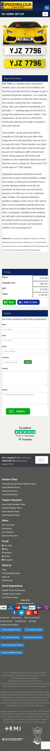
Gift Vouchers (7, 532)
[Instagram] (35, 612)
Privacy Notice (6, 621)
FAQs (4, 569)
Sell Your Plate (8, 525)
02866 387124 (25, 600)
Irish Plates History (10, 597)
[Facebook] (14, 612)
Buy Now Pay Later (10, 535)
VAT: (4, 288)
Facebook (7, 552)
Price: (5, 277)
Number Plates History (11, 594)
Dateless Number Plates (12, 652)
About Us (5, 577)
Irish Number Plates (33, 629)
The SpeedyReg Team (11, 573)
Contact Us (4, 617)
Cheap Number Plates (11, 487)
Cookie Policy (20, 621)
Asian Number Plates (10, 511)
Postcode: (5, 357)
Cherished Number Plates (12, 645)
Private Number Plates (11, 629)
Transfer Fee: (9, 282)
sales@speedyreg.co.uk (26, 603)
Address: (5, 368)
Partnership (7, 528)
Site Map (32, 621)
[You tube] (28, 612)
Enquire (20, 411)
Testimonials (7, 580)
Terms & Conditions (32, 617)
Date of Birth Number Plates (13, 504)
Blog (6, 549)
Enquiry (4, 390)
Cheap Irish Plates (9, 491)
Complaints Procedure (9, 624)
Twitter (7, 556)
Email (4, 335)
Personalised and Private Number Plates (19, 484)
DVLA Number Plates (10, 637)
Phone (4, 346)
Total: (5, 293)
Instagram (8, 560)
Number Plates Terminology (13, 590)
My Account (17, 617)
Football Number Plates (12, 508)
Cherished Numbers (10, 494)
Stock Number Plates (10, 515)
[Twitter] (21, 612)
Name (4, 324)
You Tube (7, 545)
